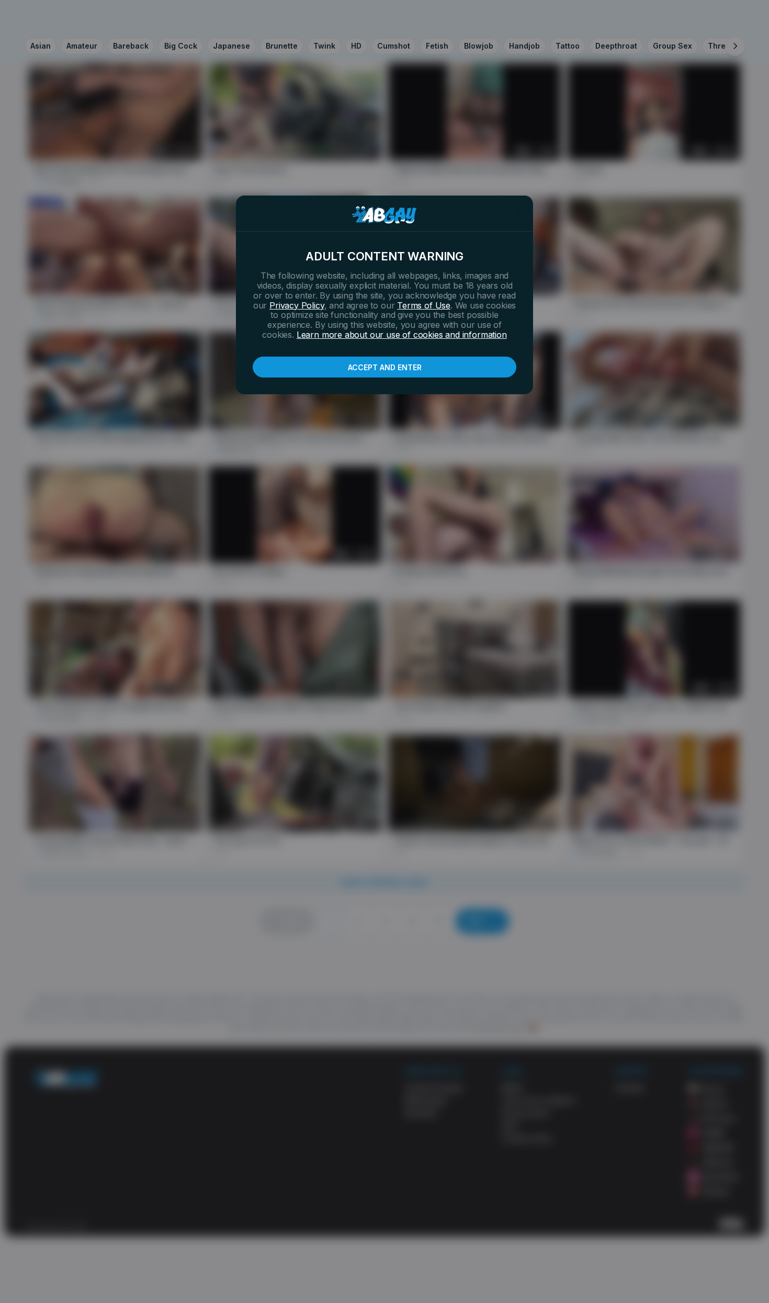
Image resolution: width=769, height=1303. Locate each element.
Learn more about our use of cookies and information (402, 334)
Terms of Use (423, 305)
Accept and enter (385, 367)
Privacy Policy (296, 305)
